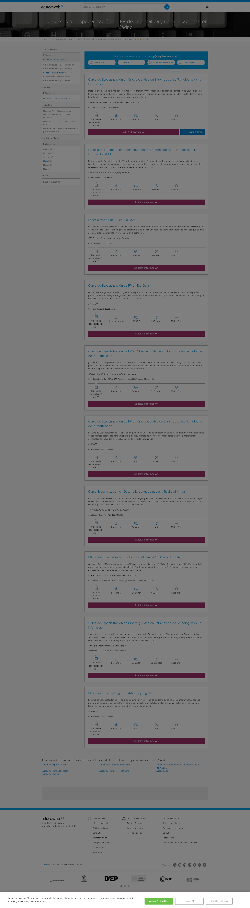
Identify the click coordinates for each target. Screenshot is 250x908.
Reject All (189, 901)
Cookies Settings (219, 901)
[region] (125, 900)
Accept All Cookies (158, 901)
